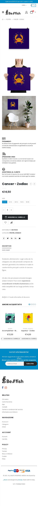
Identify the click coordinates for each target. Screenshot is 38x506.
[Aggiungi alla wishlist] (5, 222)
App (3, 404)
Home (3, 19)
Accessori (5, 422)
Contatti (4, 407)
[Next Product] (34, 183)
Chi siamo (5, 399)
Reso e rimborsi (7, 454)
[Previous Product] (30, 183)
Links (23, 5)
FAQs (3, 459)
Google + (15, 238)
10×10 (4, 202)
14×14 (16, 202)
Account (4, 436)
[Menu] (3, 12)
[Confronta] (11, 222)
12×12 (10, 202)
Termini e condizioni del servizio (12, 409)
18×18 (27, 202)
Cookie (4, 456)
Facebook (3, 238)
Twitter (7, 238)
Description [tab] (6, 246)
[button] (29, 304)
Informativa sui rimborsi (10, 412)
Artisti (4, 427)
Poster (8, 19)
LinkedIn (11, 238)
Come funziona (7, 402)
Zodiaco (18, 233)
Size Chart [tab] (6, 250)
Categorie (5, 424)
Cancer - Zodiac (15, 184)
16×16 (21, 202)
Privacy (4, 449)
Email (19, 238)
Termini (4, 451)
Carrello (4, 439)
